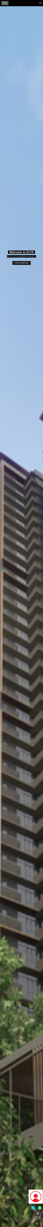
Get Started (21, 263)
